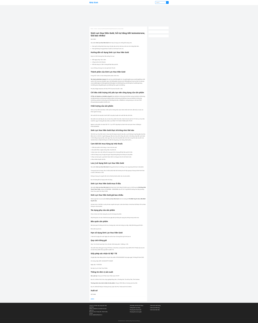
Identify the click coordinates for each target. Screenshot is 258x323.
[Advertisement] (129, 15)
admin (92, 299)
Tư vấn (95, 28)
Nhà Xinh (93, 2)
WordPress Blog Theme (130, 320)
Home (92, 28)
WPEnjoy (138, 320)
